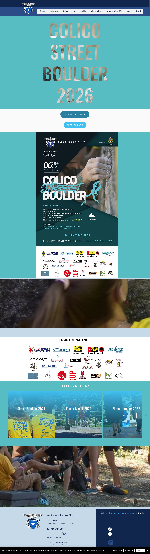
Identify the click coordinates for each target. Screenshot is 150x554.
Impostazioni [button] (117, 550)
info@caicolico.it (55, 532)
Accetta (140, 550)
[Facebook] (110, 534)
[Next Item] (146, 414)
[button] (42, 11)
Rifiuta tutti (129, 550)
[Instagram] (110, 529)
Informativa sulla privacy (95, 550)
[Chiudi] (147, 550)
